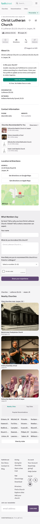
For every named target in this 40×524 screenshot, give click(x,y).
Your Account (33, 463)
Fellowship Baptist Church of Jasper (19, 128)
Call (26, 42)
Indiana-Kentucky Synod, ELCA (12, 98)
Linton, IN (5, 436)
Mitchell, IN (15, 419)
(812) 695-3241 (6, 116)
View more (33, 125)
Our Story (4, 463)
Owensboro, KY (16, 432)
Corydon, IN (35, 432)
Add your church (18, 496)
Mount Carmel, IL (7, 432)
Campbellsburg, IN (17, 428)
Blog (3, 469)
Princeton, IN (26, 419)
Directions (16, 42)
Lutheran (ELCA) (10, 33)
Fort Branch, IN (16, 423)
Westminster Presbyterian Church (12, 332)
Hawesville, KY (6, 423)
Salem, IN (24, 436)
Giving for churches (18, 464)
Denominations (16, 9)
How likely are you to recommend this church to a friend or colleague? (19, 258)
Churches (5, 9)
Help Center (32, 471)
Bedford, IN (5, 428)
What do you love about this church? (14, 240)
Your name (5, 230)
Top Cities (29, 407)
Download (18, 482)
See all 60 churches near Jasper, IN (14, 17)
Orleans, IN (5, 419)
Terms (21, 518)
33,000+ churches (9, 68)
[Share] (36, 20)
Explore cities (19, 492)
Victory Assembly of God (15, 135)
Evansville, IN (26, 428)
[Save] (29, 20)
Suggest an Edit (31, 48)
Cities (26, 9)
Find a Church (20, 489)
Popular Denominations (20, 412)
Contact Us (5, 466)
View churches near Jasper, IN (12, 301)
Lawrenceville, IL (17, 436)
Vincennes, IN (26, 423)
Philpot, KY (25, 432)
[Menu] (36, 3)
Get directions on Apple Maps (20, 180)
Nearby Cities (11, 407)
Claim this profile (20, 80)
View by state (20, 441)
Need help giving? (31, 467)
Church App (19, 478)
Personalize (33, 13)
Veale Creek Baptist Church (16, 149)
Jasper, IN (23, 33)
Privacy (16, 518)
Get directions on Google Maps (20, 175)
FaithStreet (6, 3)
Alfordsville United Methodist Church (19, 142)
